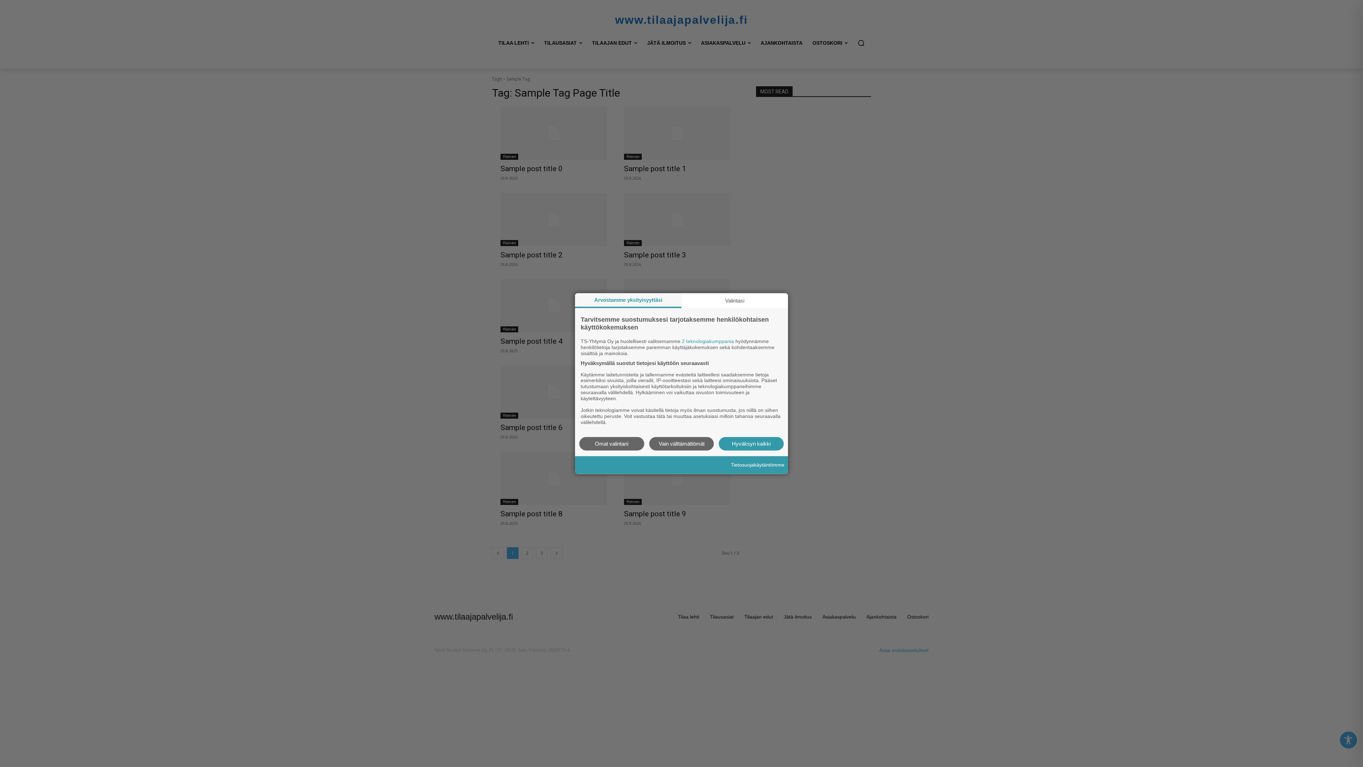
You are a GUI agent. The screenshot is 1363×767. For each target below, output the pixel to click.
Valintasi (734, 301)
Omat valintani (611, 443)
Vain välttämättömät (682, 443)
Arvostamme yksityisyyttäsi (628, 300)
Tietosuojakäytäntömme (757, 465)
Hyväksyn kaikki (751, 443)
